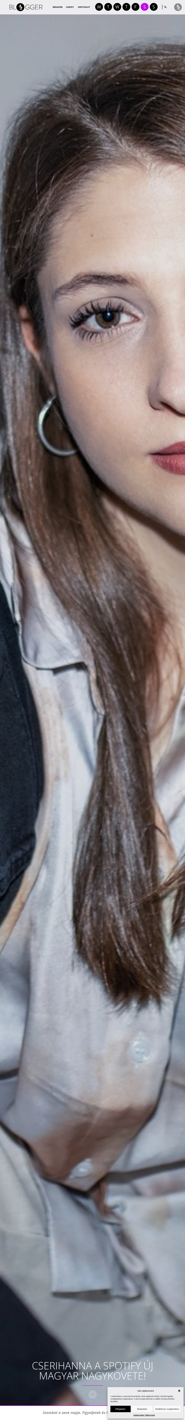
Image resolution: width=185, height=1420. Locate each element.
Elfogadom (120, 1409)
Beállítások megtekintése (167, 1409)
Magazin (57, 7)
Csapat (70, 7)
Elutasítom (142, 1409)
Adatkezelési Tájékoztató (144, 1415)
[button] (179, 1390)
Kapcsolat (84, 7)
